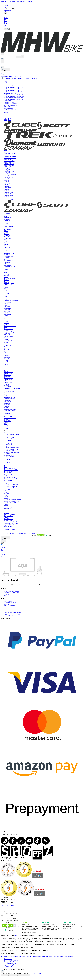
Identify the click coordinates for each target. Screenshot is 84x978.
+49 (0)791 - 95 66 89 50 (7, 905)
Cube (9, 533)
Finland (6, 25)
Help (5, 4)
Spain (5, 19)
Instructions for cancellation (11, 960)
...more (6, 223)
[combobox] (8, 57)
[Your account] (2, 67)
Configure (17, 975)
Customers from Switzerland (11, 592)
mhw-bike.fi (53, 956)
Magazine (6, 11)
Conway (32, 533)
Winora (28, 533)
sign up (4, 74)
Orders (20, 76)
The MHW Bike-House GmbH (12, 614)
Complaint (6, 604)
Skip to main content (6, 1)
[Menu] (2, 53)
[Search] (2, 62)
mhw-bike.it (33, 956)
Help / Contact (7, 601)
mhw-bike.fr (26, 956)
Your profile (9, 76)
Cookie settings (8, 959)
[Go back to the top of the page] (2, 971)
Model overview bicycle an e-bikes (13, 612)
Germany (6, 16)
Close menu (6, 70)
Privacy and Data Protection (11, 962)
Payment (6, 7)
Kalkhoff (23, 533)
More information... (39, 973)
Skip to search (15, 1)
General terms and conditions (11, 963)
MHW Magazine (8, 615)
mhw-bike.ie (39, 956)
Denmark (6, 27)
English (6, 18)
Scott (12, 533)
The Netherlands (8, 24)
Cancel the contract (9, 607)
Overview (3, 76)
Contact (6, 5)
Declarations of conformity (11, 602)
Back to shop (4, 586)
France (5, 21)
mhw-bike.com (12, 956)
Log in (2, 73)
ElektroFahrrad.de (68, 956)
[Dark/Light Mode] (7, 29)
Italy (5, 22)
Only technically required (7, 975)
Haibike (16, 533)
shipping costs (18, 935)
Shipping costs (7, 10)
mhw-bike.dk (60, 956)
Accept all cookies (25, 975)
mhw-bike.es (19, 956)
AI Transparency (8, 966)
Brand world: (4, 533)
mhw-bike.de (4, 956)
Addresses (15, 76)
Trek (19, 533)
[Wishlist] (2, 65)
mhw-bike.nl (46, 956)
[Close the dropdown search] (22, 56)
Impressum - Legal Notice (10, 965)
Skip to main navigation (25, 1)
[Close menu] (4, 152)
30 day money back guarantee (11, 591)
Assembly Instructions (9, 605)
